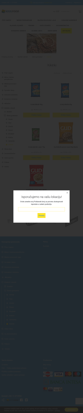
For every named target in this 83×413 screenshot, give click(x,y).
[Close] (67, 192)
